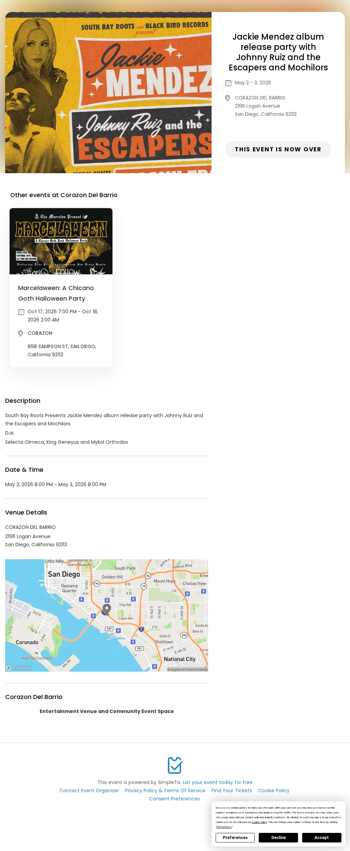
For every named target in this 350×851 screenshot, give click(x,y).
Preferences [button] (224, 826)
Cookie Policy (274, 790)
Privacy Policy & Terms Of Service (165, 790)
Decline (278, 837)
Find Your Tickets (232, 790)
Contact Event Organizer (89, 790)
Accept (321, 837)
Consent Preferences (174, 798)
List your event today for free (218, 782)
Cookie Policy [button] (259, 822)
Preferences (235, 837)
